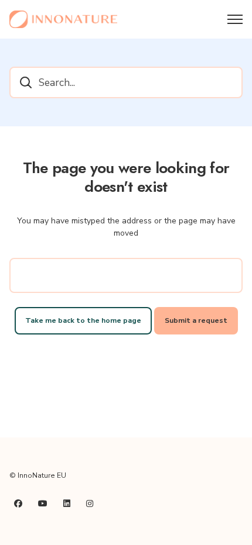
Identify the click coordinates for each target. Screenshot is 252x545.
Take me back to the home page (83, 320)
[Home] (63, 19)
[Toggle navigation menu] (235, 19)
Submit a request (196, 320)
